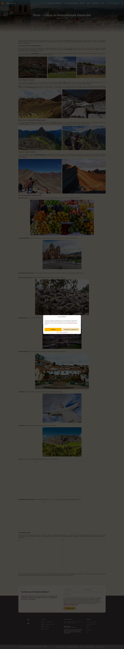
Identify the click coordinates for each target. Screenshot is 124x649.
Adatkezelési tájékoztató (63, 332)
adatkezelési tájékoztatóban (72, 323)
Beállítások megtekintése (71, 329)
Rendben (53, 329)
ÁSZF (58, 332)
